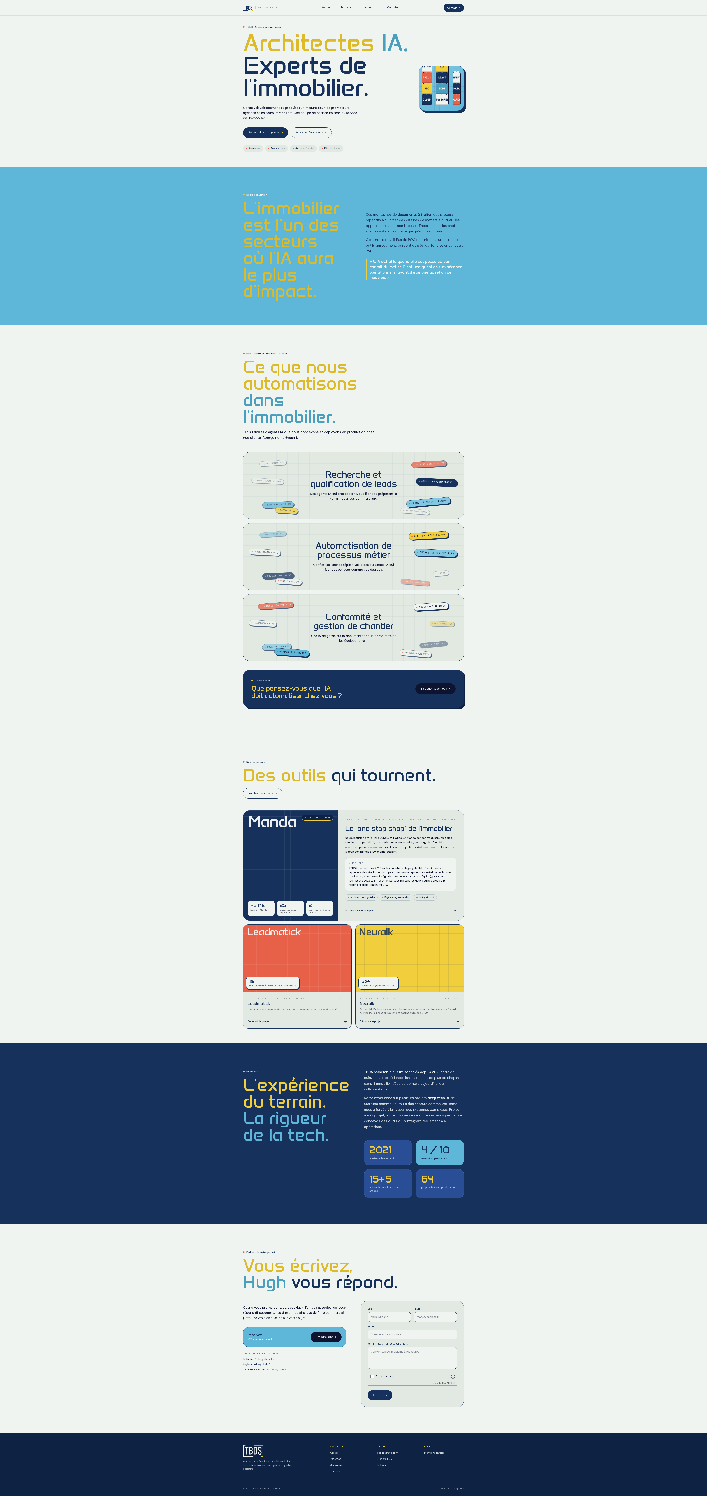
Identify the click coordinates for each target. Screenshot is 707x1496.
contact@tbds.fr (387, 1452)
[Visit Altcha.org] (453, 1377)
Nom (370, 1309)
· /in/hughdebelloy (259, 1359)
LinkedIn (382, 1465)
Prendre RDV (324, 1337)
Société (372, 1326)
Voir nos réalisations (309, 132)
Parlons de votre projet (263, 132)
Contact (452, 7)
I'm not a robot (386, 1376)
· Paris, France (265, 1369)
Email (417, 1309)
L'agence (368, 7)
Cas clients (394, 7)
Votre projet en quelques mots (388, 1343)
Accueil (326, 7)
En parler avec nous (434, 688)
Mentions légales (434, 1452)
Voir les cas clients (260, 793)
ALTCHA (451, 1383)
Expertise (346, 7)
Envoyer (378, 1395)
